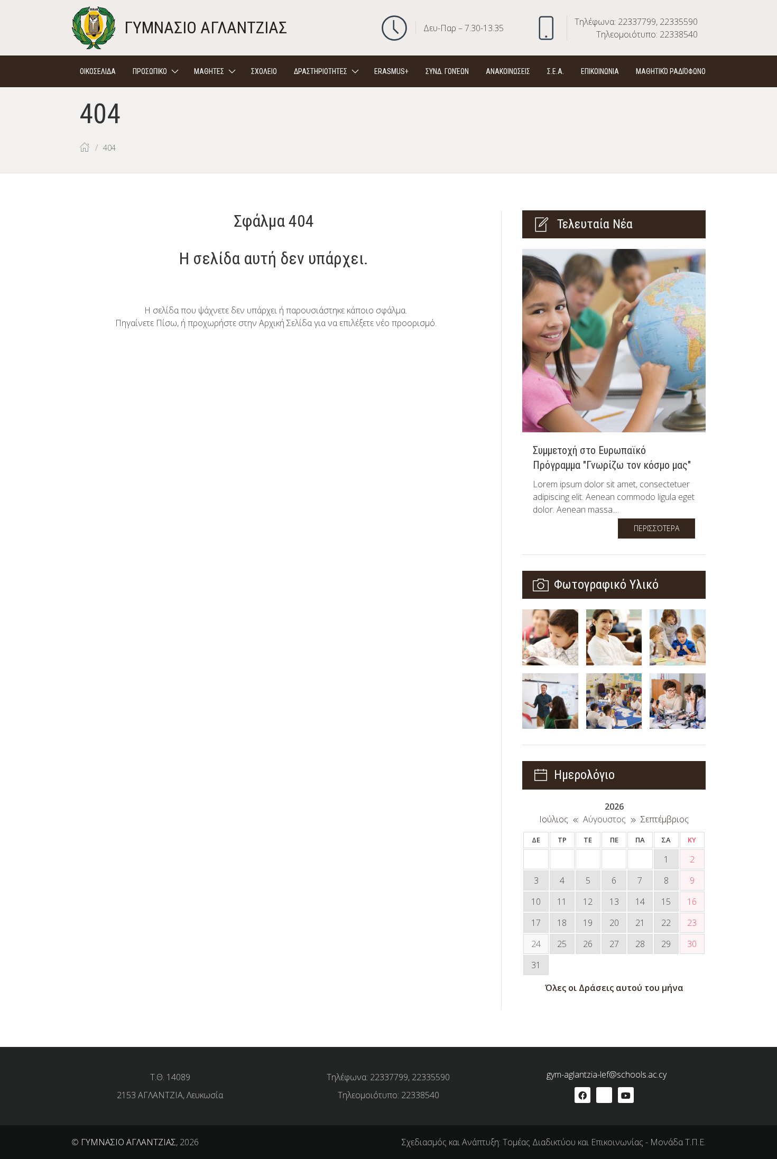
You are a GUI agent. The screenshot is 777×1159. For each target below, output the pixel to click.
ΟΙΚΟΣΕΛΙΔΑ (98, 71)
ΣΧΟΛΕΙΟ (264, 71)
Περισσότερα (656, 528)
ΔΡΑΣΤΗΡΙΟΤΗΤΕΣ (320, 71)
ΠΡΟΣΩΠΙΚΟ (150, 71)
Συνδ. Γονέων (447, 71)
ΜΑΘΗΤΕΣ (209, 71)
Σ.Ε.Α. (555, 71)
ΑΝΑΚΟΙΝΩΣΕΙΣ (508, 71)
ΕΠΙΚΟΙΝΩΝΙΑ (600, 71)
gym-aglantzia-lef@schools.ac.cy (607, 1074)
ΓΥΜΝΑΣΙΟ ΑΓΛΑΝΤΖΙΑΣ (128, 1142)
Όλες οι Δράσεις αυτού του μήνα (614, 988)
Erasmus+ (391, 71)
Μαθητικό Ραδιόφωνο (671, 71)
